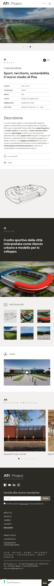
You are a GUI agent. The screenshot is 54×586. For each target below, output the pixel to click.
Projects (8, 517)
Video (10, 162)
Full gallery (13, 156)
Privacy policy (23, 504)
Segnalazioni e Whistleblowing (11, 544)
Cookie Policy (10, 539)
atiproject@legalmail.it (13, 568)
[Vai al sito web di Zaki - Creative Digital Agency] (47, 582)
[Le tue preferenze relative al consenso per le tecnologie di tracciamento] (4, 581)
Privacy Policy (10, 535)
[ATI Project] (27, 476)
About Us (8, 513)
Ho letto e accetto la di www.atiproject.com (24, 504)
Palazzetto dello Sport (15, 454)
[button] (50, 4)
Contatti (7, 524)
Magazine (8, 528)
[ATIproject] (12, 4)
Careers (7, 520)
